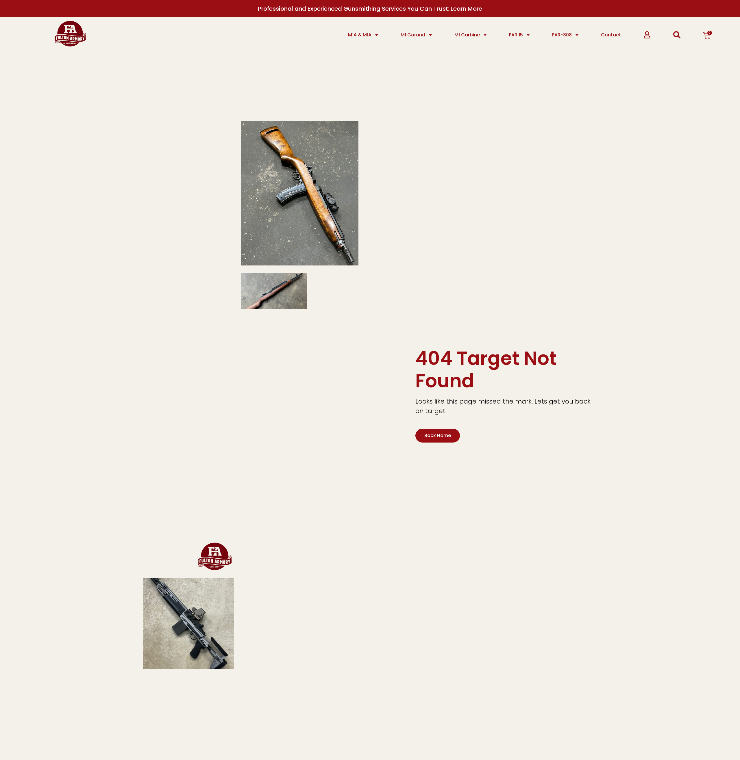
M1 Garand (413, 34)
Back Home (437, 435)
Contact (611, 34)
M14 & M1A (359, 34)
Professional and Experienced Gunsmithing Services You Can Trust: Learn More (370, 9)
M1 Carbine (467, 34)
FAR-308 (562, 34)
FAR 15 (516, 34)
